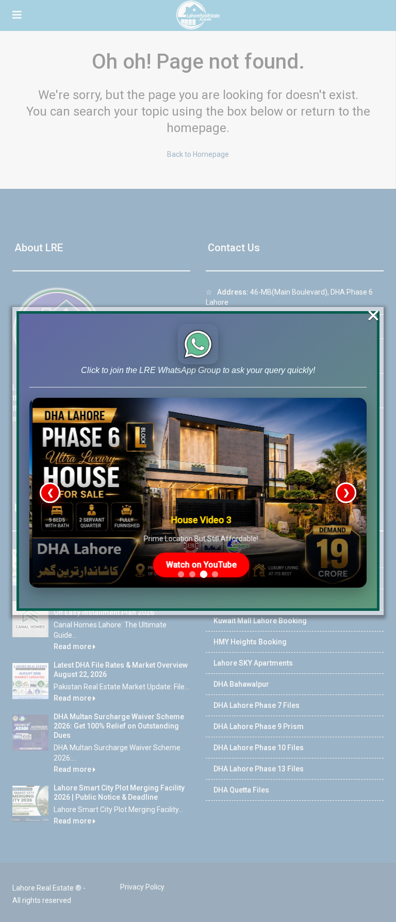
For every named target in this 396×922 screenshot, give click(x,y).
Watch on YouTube (198, 565)
